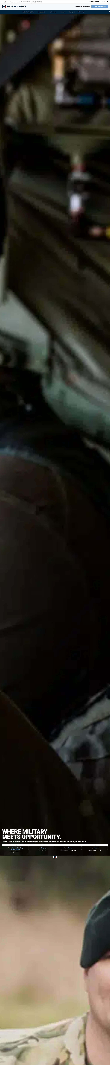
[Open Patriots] (65, 12)
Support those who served (95, 850)
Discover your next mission (15, 852)
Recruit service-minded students (68, 850)
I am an (42, 848)
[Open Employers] (45, 12)
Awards (80, 12)
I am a (15, 848)
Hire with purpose (42, 850)
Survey (71, 12)
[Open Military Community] (33, 12)
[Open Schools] (55, 12)
